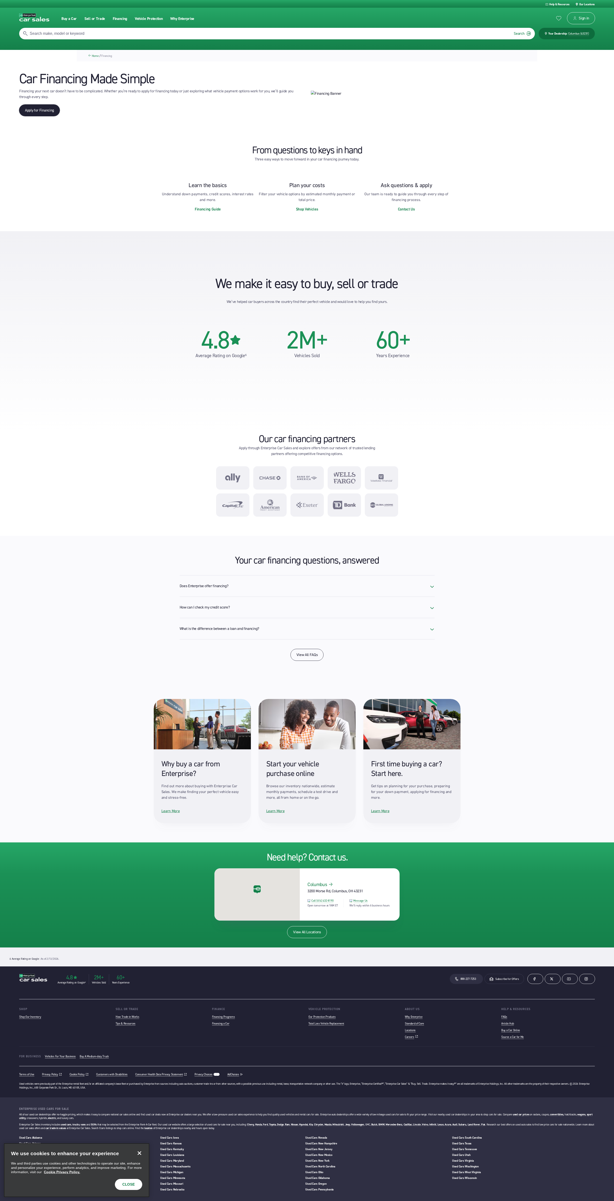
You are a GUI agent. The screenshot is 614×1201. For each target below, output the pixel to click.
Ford (265, 1124)
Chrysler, (319, 1124)
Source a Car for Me (512, 1037)
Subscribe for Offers (507, 979)
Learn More (170, 811)
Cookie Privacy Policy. (62, 1172)
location (148, 1128)
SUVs (94, 1124)
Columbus (317, 884)
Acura (448, 1124)
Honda (258, 1124)
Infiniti (432, 1124)
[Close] (139, 1153)
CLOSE (128, 1184)
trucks (76, 1124)
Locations (410, 1030)
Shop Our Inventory (30, 1017)
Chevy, (250, 1124)
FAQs (504, 1017)
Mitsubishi (338, 1124)
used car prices (521, 1114)
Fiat (483, 1124)
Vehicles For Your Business (60, 1056)
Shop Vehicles (307, 209)
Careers (411, 1037)
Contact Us (406, 209)
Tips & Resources (126, 1023)
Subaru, (462, 1124)
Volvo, (425, 1124)
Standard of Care (414, 1023)
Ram (287, 1124)
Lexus (440, 1124)
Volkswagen (357, 1124)
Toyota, (272, 1124)
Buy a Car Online (510, 1030)
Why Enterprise (414, 1017)
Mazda (328, 1124)
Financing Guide (208, 209)
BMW (381, 1124)
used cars (66, 1124)
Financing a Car (220, 1023)
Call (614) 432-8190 (322, 901)
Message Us (360, 901)
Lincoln (417, 1124)
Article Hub (507, 1023)
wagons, (581, 1114)
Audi (454, 1124)
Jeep (347, 1124)
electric (52, 1118)
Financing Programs (223, 1017)
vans (83, 1124)
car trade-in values (56, 1128)
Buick (374, 1124)
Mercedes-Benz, (394, 1124)
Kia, (311, 1124)
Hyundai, (303, 1124)
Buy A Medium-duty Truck (94, 1056)
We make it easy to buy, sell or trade (306, 283)
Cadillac (408, 1124)
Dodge (280, 1124)
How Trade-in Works (127, 1017)
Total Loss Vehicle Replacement (326, 1023)
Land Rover (474, 1124)
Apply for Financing (39, 110)
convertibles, (557, 1114)
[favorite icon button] (558, 18)
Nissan (294, 1124)
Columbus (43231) (578, 33)
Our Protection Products (322, 1017)
